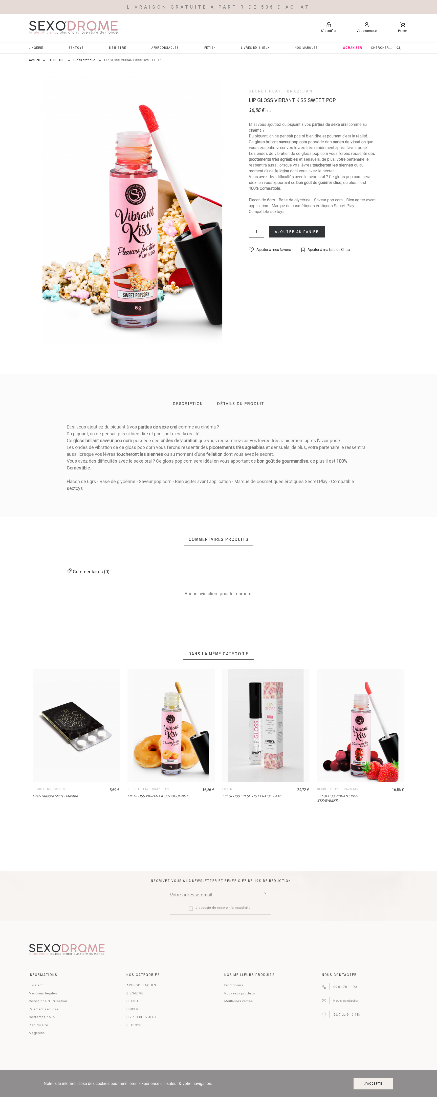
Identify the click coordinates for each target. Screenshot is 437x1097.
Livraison (36, 985)
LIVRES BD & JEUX (141, 1017)
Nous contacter (346, 1001)
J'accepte (373, 1084)
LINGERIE (133, 1009)
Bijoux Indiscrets (49, 789)
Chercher (402, 47)
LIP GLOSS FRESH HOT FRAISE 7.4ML (252, 796)
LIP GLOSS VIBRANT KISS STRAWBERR (337, 798)
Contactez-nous (42, 1017)
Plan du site (38, 1025)
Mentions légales (43, 993)
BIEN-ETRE (134, 993)
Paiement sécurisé (44, 1009)
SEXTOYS (133, 1025)
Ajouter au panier (297, 231)
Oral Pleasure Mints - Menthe (55, 796)
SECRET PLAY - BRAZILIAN (281, 91)
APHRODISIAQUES (141, 985)
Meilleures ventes (238, 1001)
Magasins (37, 1033)
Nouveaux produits (239, 993)
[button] (270, 249)
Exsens (228, 789)
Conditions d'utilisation (48, 1001)
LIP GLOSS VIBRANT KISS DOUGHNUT (157, 796)
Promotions (233, 985)
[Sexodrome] (73, 28)
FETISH (132, 1001)
